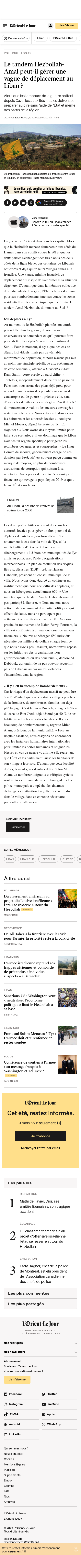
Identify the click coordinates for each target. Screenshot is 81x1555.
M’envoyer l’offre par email (40, 1148)
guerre (68, 859)
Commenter (18, 827)
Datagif (18, 1538)
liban (10, 859)
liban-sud (27, 859)
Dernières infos (18, 38)
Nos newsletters (14, 1351)
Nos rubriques (13, 1342)
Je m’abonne (40, 1136)
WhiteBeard (31, 1542)
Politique (11, 53)
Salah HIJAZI (21, 117)
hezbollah (48, 859)
